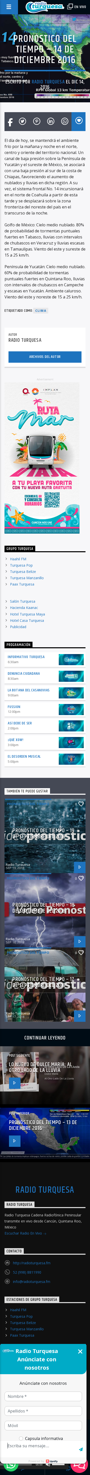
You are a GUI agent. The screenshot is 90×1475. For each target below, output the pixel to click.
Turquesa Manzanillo (27, 577)
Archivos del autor (45, 357)
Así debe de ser (20, 723)
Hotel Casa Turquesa (27, 620)
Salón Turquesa (22, 601)
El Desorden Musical (24, 756)
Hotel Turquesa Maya (27, 614)
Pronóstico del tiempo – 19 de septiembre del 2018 (43, 833)
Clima (40, 311)
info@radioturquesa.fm (31, 1281)
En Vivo (80, 7)
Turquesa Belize (23, 571)
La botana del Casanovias (29, 690)
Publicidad (18, 626)
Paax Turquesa (22, 584)
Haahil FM (18, 559)
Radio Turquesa (48, 82)
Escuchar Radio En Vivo (23, 1233)
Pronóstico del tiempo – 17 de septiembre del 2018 (43, 982)
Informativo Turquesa (26, 657)
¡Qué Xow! (16, 740)
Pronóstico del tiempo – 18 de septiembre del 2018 (43, 908)
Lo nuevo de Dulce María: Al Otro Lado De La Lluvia (40, 1067)
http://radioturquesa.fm (31, 1263)
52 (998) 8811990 (27, 1272)
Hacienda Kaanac (24, 607)
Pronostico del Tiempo (45, 31)
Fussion (14, 707)
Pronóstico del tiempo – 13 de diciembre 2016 (43, 1125)
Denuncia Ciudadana (24, 673)
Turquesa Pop (21, 565)
